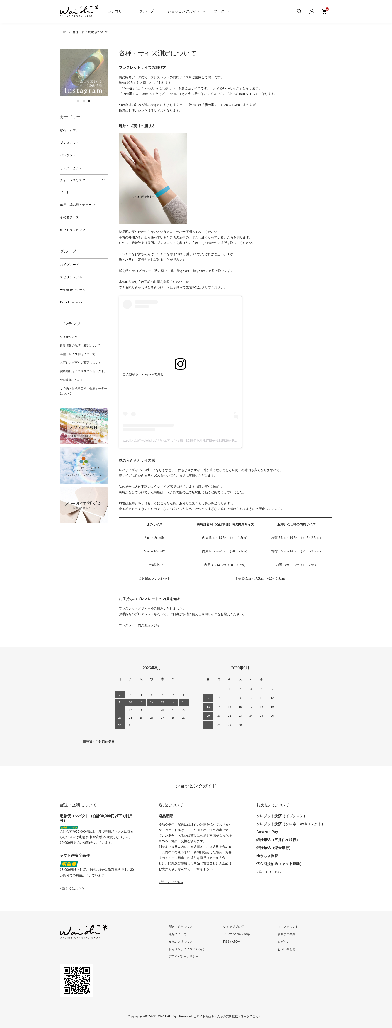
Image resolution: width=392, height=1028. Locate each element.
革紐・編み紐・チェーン (77, 205)
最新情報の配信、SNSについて (80, 345)
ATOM (236, 941)
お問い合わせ (286, 949)
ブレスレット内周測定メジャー (141, 625)
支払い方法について (182, 941)
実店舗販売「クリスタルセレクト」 (83, 371)
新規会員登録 (286, 934)
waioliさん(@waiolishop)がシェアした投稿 (153, 440)
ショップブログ (233, 926)
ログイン (283, 941)
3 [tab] (89, 101)
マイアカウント (288, 926)
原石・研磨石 (69, 130)
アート (64, 192)
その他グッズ (69, 217)
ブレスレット (69, 143)
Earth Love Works (71, 302)
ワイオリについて (71, 337)
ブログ (219, 11)
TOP (63, 32)
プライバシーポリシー (183, 956)
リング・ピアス (71, 168)
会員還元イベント (71, 379)
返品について (177, 934)
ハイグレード (69, 264)
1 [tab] (78, 101)
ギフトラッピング (72, 230)
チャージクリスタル (74, 180)
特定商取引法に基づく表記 (186, 949)
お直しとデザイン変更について (80, 362)
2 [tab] (84, 101)
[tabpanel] (84, 72)
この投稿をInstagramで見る (143, 374)
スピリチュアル (71, 277)
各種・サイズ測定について (77, 354)
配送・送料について (182, 926)
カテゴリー (117, 11)
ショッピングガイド (183, 11)
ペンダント (68, 155)
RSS (226, 941)
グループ (146, 11)
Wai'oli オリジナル (73, 290)
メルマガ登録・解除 (236, 934)
